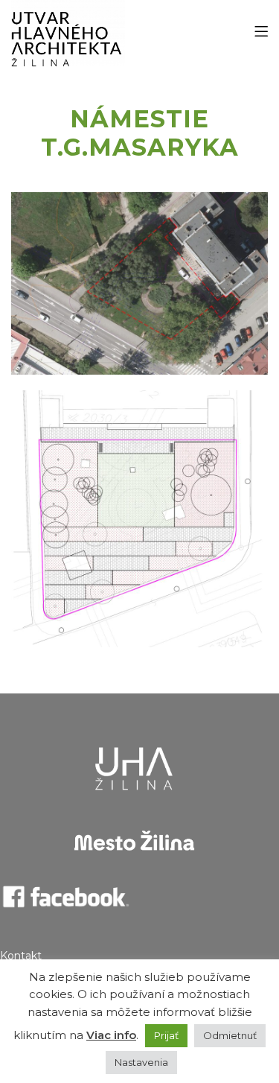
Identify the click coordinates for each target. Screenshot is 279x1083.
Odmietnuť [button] (230, 1035)
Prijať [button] (166, 1035)
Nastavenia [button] (141, 1062)
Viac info (111, 1035)
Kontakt (21, 955)
